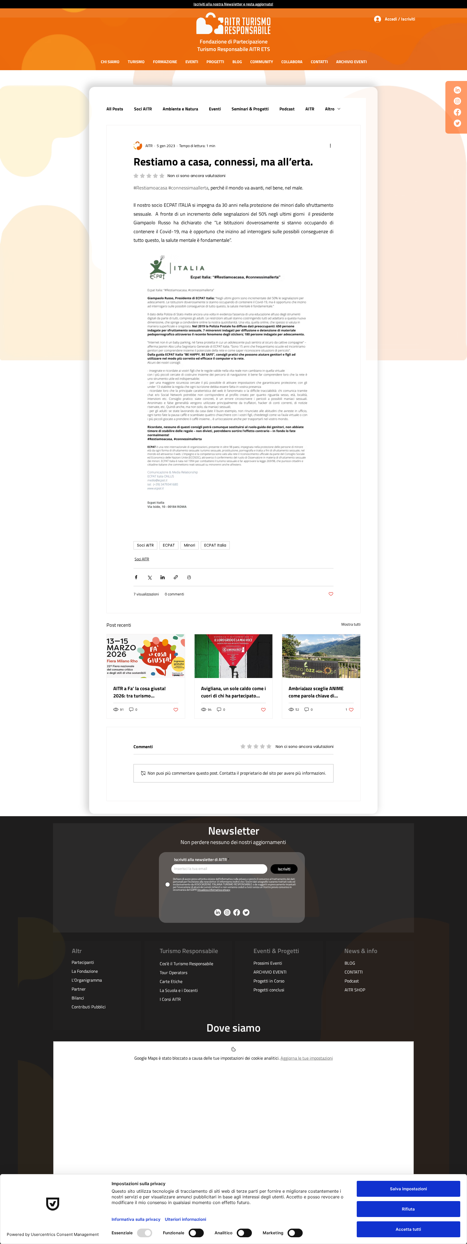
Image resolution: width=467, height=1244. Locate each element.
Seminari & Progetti (250, 108)
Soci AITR (143, 108)
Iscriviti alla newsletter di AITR (200, 859)
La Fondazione (85, 971)
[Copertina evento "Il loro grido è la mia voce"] (234, 656)
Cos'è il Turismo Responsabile (186, 963)
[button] (110, 62)
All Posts (114, 108)
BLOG (350, 963)
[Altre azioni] (330, 146)
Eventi (215, 108)
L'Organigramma (87, 980)
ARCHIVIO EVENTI (269, 972)
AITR (309, 108)
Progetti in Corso (268, 981)
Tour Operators (173, 972)
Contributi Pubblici (89, 1007)
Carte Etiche (171, 981)
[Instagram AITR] (457, 101)
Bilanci (78, 998)
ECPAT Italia (215, 545)
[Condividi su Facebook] (136, 577)
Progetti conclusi (268, 990)
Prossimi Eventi (267, 963)
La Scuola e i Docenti (179, 990)
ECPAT (169, 545)
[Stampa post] (189, 577)
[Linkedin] (457, 90)
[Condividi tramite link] (175, 577)
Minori (189, 545)
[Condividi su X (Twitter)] (149, 577)
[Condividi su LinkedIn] (162, 577)
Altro (330, 108)
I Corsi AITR (170, 999)
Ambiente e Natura (180, 108)
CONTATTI (354, 972)
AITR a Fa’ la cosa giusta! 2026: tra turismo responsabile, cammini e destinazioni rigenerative (139, 692)
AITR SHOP (355, 990)
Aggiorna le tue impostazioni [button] (307, 1058)
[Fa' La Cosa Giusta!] (146, 656)
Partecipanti (83, 962)
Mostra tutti (351, 624)
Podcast (287, 108)
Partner (79, 989)
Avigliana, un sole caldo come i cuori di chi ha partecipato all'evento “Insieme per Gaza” (233, 692)
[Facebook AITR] (457, 112)
